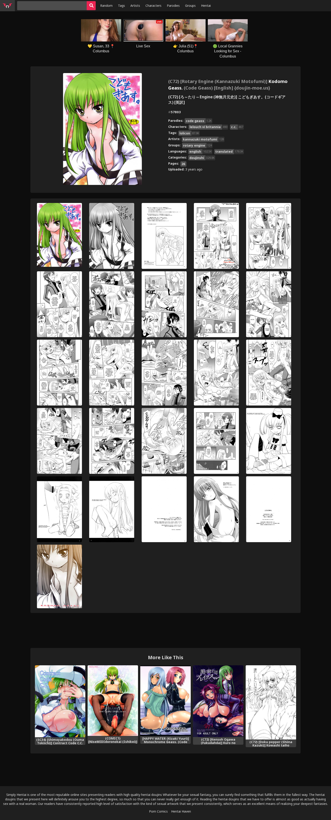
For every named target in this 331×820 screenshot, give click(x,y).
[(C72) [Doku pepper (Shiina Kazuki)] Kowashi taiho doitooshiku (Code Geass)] (271, 702)
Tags (121, 5)
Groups (190, 5)
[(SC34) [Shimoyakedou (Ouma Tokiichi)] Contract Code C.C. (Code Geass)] (60, 701)
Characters (153, 5)
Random (106, 5)
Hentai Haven (181, 811)
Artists (135, 5)
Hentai (206, 5)
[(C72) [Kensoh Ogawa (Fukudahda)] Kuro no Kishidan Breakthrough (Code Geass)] (218, 701)
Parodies (173, 5)
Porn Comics (158, 811)
